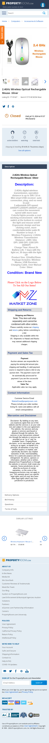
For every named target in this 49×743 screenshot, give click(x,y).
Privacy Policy (7, 627)
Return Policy (7, 634)
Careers (5, 611)
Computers (15, 21)
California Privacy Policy (12, 631)
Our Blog (5, 590)
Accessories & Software (33, 21)
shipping (35, 327)
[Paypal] (5, 702)
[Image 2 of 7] (16, 81)
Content (2, 35)
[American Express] (24, 702)
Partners (5, 604)
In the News (7, 573)
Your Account (7, 647)
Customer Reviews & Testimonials (16, 583)
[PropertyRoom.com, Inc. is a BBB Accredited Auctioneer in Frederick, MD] (11, 715)
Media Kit (6, 577)
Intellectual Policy (9, 638)
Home (4, 21)
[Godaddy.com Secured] (34, 715)
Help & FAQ (6, 661)
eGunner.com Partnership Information (18, 607)
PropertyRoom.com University (14, 614)
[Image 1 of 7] (24, 52)
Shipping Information (10, 654)
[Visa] (11, 702)
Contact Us (6, 657)
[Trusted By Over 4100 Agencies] (24, 715)
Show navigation (4, 13)
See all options (24, 150)
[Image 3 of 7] (25, 81)
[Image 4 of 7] (35, 81)
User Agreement (9, 624)
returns (15, 330)
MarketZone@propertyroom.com (24, 401)
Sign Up (39, 683)
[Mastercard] (18, 702)
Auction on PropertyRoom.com (14, 594)
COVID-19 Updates (9, 664)
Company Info (8, 570)
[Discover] (30, 702)
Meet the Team (8, 587)
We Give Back (7, 580)
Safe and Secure (9, 650)
